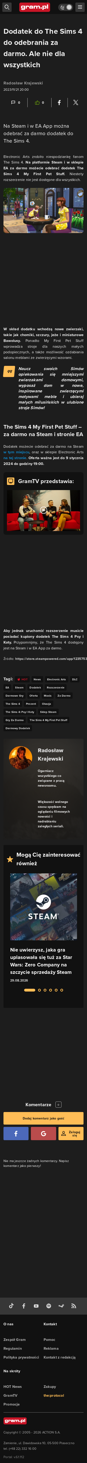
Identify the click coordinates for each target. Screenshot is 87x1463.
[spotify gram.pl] (49, 1306)
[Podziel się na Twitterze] (76, 102)
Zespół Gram (14, 1339)
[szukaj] (7, 7)
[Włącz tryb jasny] (65, 7)
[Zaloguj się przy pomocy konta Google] (43, 1133)
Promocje (11, 1404)
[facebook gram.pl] (25, 1306)
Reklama (51, 1348)
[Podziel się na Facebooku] (59, 102)
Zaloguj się (74, 1134)
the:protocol (54, 1395)
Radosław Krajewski (23, 83)
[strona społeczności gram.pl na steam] (62, 1306)
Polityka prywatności (21, 1357)
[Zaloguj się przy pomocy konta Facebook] (16, 1133)
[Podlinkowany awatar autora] (20, 757)
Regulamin (12, 1348)
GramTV (10, 1395)
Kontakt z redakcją (60, 1357)
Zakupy (50, 1386)
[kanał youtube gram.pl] (37, 1306)
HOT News (12, 1386)
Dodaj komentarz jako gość (43, 1118)
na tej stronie (14, 458)
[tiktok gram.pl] (12, 1306)
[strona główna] (35, 7)
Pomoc (49, 1339)
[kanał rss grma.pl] (74, 1306)
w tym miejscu (16, 452)
